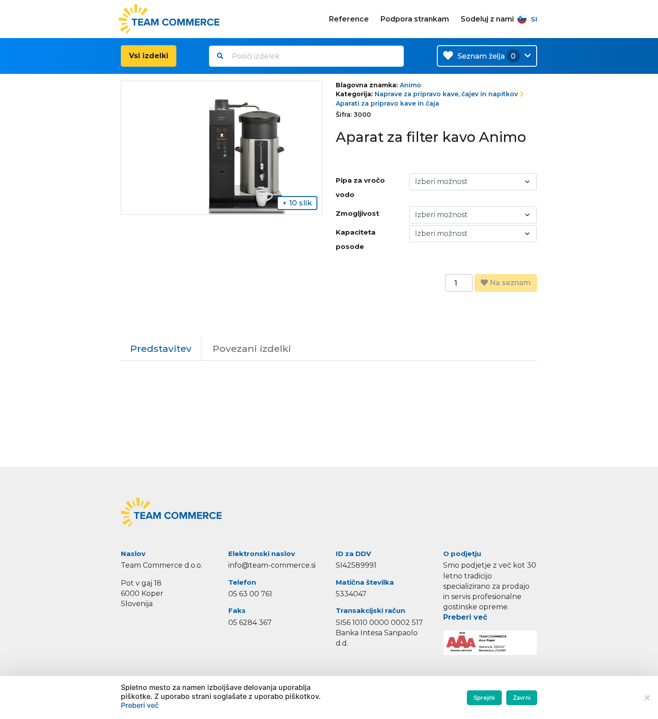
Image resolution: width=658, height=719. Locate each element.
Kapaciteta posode (356, 239)
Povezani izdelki (252, 348)
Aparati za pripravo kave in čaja (387, 103)
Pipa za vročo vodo (360, 187)
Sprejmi (484, 697)
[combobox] (306, 56)
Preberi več (465, 617)
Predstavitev (161, 348)
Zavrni (522, 697)
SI (534, 19)
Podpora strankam (414, 19)
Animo (410, 85)
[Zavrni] (646, 697)
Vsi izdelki (148, 55)
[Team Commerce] (170, 19)
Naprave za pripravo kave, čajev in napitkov (446, 94)
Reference (349, 19)
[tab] (161, 349)
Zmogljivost (357, 213)
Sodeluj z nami (487, 19)
